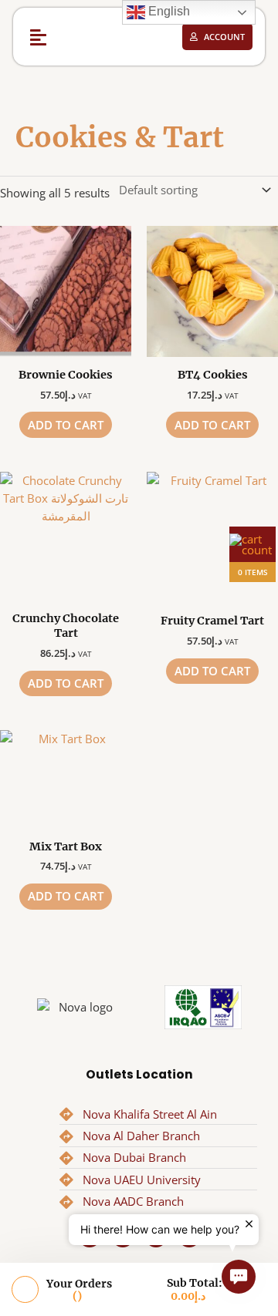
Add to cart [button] (65, 424)
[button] (38, 36)
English (167, 11)
